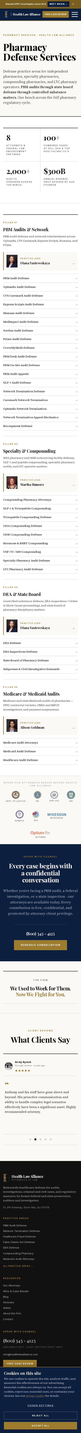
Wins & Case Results (16, 1291)
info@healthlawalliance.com (20, 1354)
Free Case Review (55, 14)
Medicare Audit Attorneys (18, 1258)
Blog (5, 1296)
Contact (8, 1319)
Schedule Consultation (41, 944)
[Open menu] (75, 14)
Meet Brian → (58, 4)
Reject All (40, 1415)
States (7, 1307)
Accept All (40, 1425)
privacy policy (35, 1396)
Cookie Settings (41, 1405)
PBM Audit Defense (15, 1225)
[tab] (30, 1139)
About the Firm (12, 1313)
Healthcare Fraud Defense (19, 1236)
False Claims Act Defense (19, 1242)
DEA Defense (11, 1247)
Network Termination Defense (21, 1231)
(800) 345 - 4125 (40, 934)
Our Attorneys (11, 1285)
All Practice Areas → (18, 1266)
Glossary (8, 1302)
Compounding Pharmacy (18, 1253)
